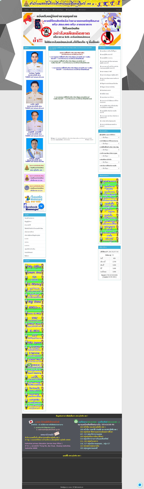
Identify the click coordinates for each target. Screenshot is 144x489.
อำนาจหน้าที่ (28, 225)
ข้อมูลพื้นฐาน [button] (46, 9)
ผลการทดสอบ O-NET (106, 71)
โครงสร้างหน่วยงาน (29, 218)
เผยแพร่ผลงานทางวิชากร (107, 97)
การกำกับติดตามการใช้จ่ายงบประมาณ (109, 141)
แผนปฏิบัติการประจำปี (106, 54)
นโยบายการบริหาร (29, 232)
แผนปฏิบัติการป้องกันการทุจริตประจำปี (108, 111)
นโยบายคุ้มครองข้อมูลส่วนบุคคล (32, 235)
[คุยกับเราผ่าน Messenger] (139, 484)
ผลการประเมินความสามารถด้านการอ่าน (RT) (109, 79)
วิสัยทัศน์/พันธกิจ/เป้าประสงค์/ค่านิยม (34, 228)
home (26, 10)
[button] (30, 29)
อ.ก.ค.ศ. (26, 238)
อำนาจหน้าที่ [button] (35, 9)
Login (119, 9)
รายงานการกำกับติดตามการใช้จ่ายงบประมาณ (109, 101)
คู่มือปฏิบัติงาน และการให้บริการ (107, 134)
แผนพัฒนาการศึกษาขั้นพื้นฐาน (108, 51)
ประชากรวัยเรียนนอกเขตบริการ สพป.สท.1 (108, 125)
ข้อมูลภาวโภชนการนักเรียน (108, 87)
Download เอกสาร (106, 90)
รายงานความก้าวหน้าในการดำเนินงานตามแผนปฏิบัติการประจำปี (109, 67)
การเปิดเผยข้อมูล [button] (58, 9)
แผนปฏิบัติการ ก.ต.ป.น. (107, 58)
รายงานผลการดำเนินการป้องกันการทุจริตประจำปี (109, 116)
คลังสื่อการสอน (105, 93)
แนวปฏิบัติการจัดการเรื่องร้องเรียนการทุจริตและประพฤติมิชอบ (109, 106)
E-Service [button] (82, 9)
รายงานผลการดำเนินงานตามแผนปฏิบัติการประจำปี (109, 62)
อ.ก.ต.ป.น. (27, 245)
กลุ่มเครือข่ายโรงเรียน (30, 249)
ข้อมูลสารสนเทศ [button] (71, 9)
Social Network (28, 252)
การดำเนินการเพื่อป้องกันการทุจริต (108, 165)
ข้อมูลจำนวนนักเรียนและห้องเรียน (109, 83)
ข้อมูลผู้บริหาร (28, 221)
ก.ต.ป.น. (26, 242)
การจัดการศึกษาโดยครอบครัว (108, 121)
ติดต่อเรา (27, 255)
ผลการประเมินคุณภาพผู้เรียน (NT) (109, 75)
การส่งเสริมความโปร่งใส (105, 159)
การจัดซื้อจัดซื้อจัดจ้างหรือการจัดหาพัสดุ (109, 147)
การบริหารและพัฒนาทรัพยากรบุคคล (108, 153)
